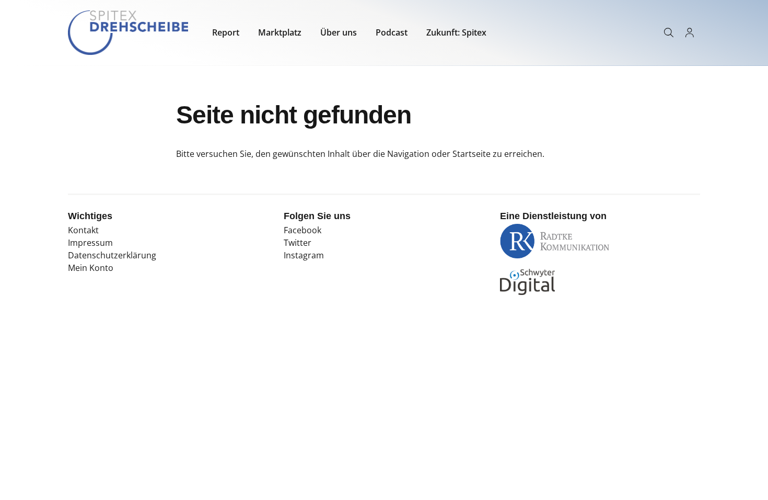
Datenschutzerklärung (112, 255)
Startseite (471, 154)
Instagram (304, 255)
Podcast (392, 32)
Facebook (302, 230)
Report (225, 32)
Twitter (297, 242)
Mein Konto (90, 268)
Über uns (338, 32)
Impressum (90, 242)
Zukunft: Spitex (456, 32)
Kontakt (83, 230)
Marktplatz (279, 32)
